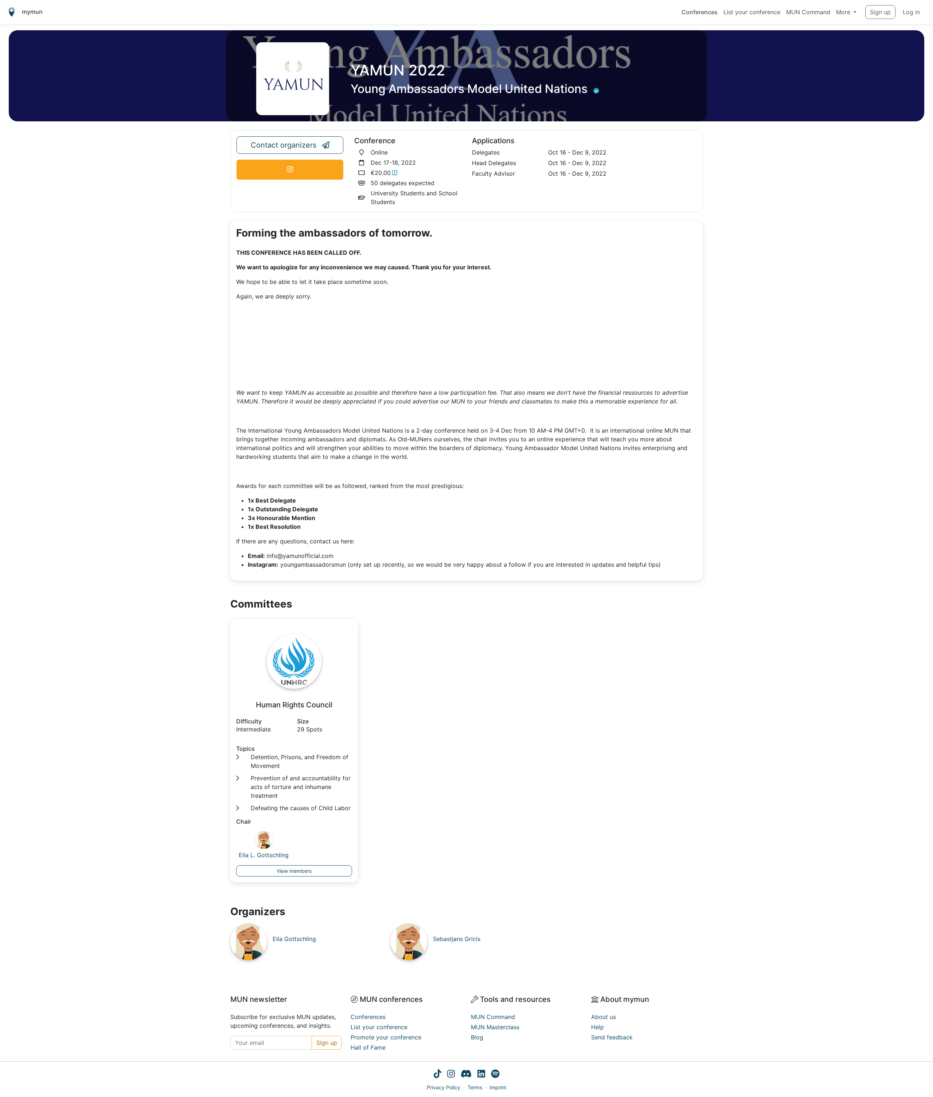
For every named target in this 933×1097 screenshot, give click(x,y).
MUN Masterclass (495, 1027)
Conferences (700, 12)
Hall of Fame (368, 1047)
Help (597, 1027)
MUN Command (808, 12)
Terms (475, 1087)
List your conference (751, 12)
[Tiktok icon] (437, 1074)
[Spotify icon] (495, 1074)
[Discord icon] (466, 1074)
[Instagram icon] (451, 1074)
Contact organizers (283, 145)
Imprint (497, 1087)
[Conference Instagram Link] (289, 169)
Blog (477, 1037)
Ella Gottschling (294, 938)
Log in (911, 12)
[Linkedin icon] (481, 1074)
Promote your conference (386, 1037)
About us (603, 1016)
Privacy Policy (443, 1087)
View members (294, 871)
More (844, 12)
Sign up (880, 12)
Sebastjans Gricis (456, 938)
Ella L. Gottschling (264, 855)
